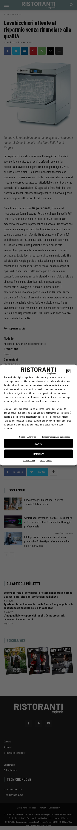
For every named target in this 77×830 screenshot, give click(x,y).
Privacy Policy (46, 460)
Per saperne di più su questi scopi (56, 436)
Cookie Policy (29, 460)
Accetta (38, 443)
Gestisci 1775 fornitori (27, 436)
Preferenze (38, 453)
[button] (68, 371)
